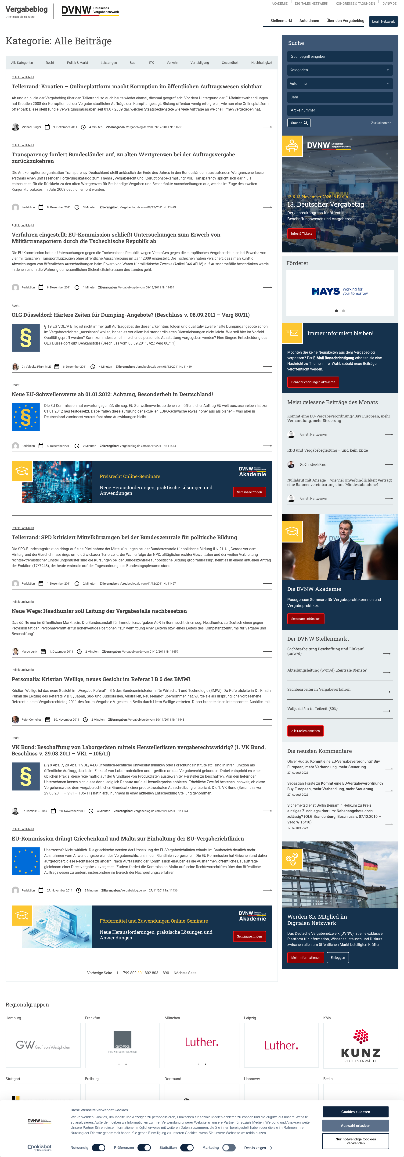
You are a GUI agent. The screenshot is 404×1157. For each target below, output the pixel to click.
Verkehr (172, 63)
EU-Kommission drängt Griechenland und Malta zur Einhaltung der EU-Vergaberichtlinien (128, 838)
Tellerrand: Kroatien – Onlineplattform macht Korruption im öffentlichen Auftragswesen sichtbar (137, 86)
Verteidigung (200, 63)
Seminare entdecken (306, 619)
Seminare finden (249, 492)
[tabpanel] (123, 1042)
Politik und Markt (23, 77)
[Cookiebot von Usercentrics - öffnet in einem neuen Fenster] (39, 1147)
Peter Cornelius (32, 719)
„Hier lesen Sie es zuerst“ (21, 16)
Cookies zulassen (355, 1112)
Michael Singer (31, 127)
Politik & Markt (77, 63)
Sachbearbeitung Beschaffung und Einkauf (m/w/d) (325, 651)
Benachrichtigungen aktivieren (313, 382)
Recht (50, 63)
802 (148, 973)
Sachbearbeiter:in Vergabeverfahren (319, 689)
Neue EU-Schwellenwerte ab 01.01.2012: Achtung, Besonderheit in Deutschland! (112, 394)
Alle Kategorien (22, 63)
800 (133, 973)
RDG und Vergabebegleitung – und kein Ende (327, 450)
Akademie (280, 3)
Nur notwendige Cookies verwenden (355, 1141)
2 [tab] (343, 311)
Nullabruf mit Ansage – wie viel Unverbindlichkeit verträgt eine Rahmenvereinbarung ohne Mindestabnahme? (339, 482)
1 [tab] (336, 311)
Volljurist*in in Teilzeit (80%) (312, 708)
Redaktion (28, 207)
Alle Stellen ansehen (305, 731)
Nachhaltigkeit (261, 63)
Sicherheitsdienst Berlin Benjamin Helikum (322, 805)
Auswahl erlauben (355, 1126)
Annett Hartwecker (313, 434)
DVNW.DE (389, 3)
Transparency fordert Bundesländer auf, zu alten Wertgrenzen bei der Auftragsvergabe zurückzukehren (123, 157)
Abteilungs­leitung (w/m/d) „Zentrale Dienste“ (327, 670)
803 (155, 973)
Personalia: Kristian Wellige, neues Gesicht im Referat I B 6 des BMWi (101, 679)
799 (126, 973)
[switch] (144, 1147)
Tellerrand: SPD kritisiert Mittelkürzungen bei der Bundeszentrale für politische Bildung (124, 537)
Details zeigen (255, 1148)
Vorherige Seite (99, 973)
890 (166, 973)
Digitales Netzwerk (311, 3)
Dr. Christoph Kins (313, 464)
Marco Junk (29, 651)
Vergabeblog (27, 9)
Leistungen (109, 63)
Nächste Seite (185, 973)
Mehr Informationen (305, 957)
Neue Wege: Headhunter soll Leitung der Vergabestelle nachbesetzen (99, 611)
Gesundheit (230, 63)
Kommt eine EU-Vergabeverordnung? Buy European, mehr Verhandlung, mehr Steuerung (338, 418)
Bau (133, 63)
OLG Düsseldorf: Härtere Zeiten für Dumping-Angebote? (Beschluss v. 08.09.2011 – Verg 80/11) (131, 315)
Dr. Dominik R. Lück (34, 811)
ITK (151, 63)
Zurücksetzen (381, 123)
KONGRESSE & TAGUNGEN (355, 3)
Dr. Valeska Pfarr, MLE (36, 366)
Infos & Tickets (301, 233)
